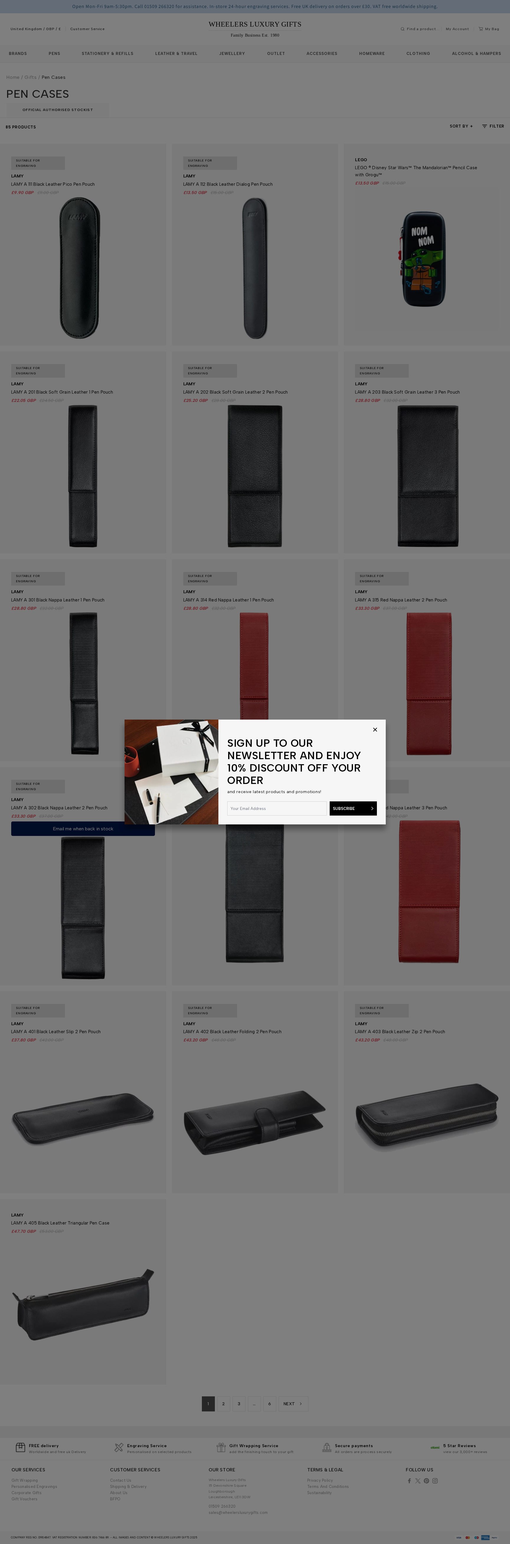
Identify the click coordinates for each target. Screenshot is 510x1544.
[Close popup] (375, 730)
